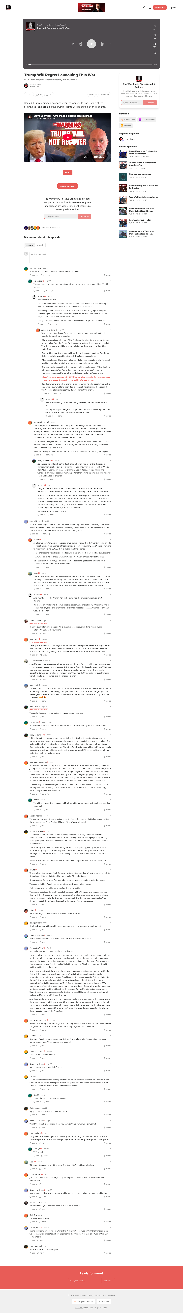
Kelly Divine (35, 1215)
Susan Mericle (35, 521)
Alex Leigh (34, 685)
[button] (73, 43)
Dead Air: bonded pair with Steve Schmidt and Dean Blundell (141, 209)
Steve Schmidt (36, 84)
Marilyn (36, 1148)
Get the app (104, 1301)
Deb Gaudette (35, 268)
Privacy (90, 1295)
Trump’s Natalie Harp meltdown (143, 197)
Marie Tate (34, 639)
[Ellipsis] (110, 268)
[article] (139, 154)
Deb (35, 799)
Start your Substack (84, 1301)
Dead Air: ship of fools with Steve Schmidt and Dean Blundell (141, 232)
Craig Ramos (35, 1108)
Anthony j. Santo (48, 330)
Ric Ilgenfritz (35, 922)
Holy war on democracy (140, 174)
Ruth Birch (34, 706)
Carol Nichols (35, 1133)
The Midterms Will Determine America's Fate (142, 163)
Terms (97, 1295)
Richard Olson (36, 1202)
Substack (79, 1308)
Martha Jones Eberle (38, 762)
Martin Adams (36, 815)
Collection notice (108, 1295)
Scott (32, 1035)
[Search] (144, 7)
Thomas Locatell (36, 1051)
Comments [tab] (30, 245)
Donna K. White (36, 831)
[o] (123, 154)
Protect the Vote (36, 948)
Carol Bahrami (36, 1246)
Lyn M (36, 539)
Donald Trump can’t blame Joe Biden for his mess (143, 152)
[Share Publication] (149, 7)
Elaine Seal (38, 281)
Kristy (32, 910)
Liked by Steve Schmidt (39, 623)
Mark (35, 573)
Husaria (40, 296)
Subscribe (160, 7)
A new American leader (140, 220)
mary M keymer (44, 460)
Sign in (173, 7)
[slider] (91, 64)
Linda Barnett (35, 1174)
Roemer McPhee (37, 935)
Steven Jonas (35, 1227)
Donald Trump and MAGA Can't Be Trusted (143, 186)
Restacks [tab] (40, 245)
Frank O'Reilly (35, 620)
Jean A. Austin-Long (38, 1020)
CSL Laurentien (36, 660)
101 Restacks (55, 228)
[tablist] (35, 245)
